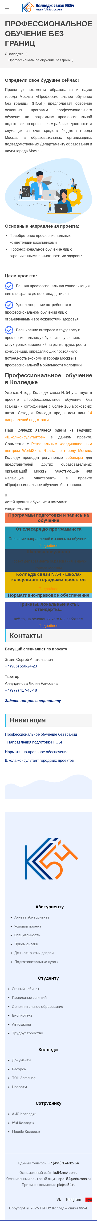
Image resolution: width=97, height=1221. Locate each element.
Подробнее (48, 546)
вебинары (74, 457)
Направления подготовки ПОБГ (35, 742)
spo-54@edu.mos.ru (74, 1179)
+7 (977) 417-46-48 (21, 690)
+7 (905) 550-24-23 (21, 666)
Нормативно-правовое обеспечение (37, 752)
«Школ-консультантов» (25, 437)
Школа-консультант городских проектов (39, 760)
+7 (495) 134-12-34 (63, 1163)
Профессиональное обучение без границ (41, 734)
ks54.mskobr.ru (65, 1173)
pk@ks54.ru (66, 1185)
